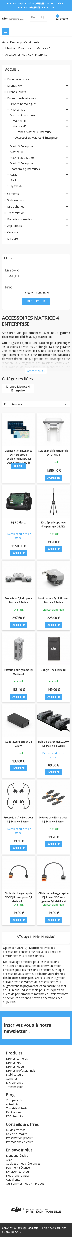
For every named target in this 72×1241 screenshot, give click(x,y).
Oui (14, 276)
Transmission (14, 1087)
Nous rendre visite (18, 1175)
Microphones (14, 1082)
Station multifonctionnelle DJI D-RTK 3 (53, 452)
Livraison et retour (18, 1171)
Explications (13, 1112)
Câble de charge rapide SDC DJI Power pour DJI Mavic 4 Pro (18, 897)
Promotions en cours (19, 1142)
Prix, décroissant (14, 404)
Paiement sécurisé (18, 1167)
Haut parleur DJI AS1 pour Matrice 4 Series (53, 600)
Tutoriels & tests (17, 1108)
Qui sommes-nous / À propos (25, 1183)
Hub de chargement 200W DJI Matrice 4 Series (53, 743)
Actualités (12, 1104)
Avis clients (13, 1179)
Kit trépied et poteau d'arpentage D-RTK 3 (53, 524)
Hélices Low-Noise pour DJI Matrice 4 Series (53, 819)
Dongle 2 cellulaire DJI (53, 670)
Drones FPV (13, 1062)
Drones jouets (15, 1066)
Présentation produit (19, 1138)
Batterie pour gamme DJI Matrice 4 (18, 672)
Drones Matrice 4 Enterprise (18, 388)
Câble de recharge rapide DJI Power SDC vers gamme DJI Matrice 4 (53, 897)
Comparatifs (14, 1100)
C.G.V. (9, 1159)
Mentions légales (17, 1155)
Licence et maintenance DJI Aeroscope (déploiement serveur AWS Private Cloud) (18, 456)
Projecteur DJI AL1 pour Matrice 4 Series (18, 600)
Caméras (12, 1078)
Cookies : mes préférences (23, 1163)
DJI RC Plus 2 (18, 522)
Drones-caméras (17, 1058)
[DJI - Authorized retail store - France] (13, 19)
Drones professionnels (20, 1070)
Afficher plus (36, 371)
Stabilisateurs (14, 1074)
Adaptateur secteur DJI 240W (18, 743)
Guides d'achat (15, 1130)
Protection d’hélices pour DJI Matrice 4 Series (18, 819)
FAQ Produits (14, 1116)
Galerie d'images (16, 1134)
